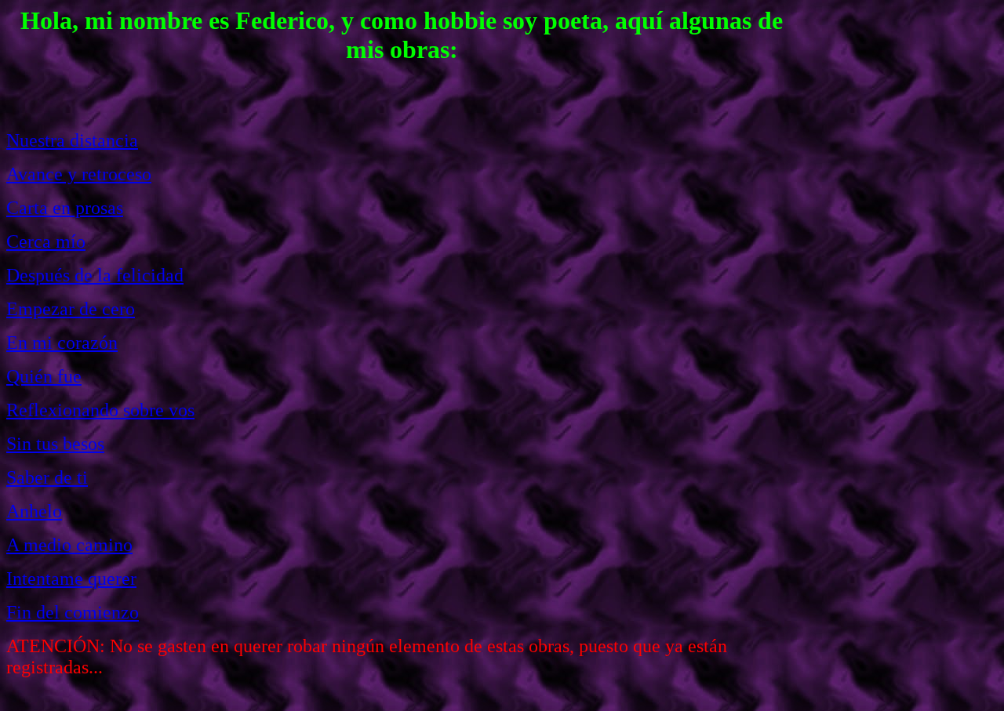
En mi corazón (62, 342)
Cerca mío (45, 241)
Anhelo (34, 511)
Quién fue (44, 376)
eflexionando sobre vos (107, 410)
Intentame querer (71, 578)
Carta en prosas (64, 208)
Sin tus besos (55, 443)
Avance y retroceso (78, 174)
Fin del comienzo (72, 612)
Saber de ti (47, 477)
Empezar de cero (70, 309)
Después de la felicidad (95, 275)
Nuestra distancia (72, 140)
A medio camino (69, 545)
